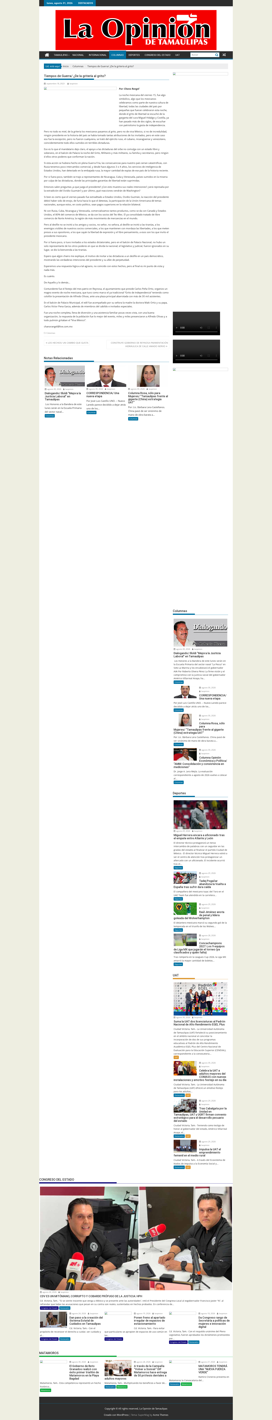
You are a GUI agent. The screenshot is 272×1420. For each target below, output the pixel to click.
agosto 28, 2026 (208, 935)
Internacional (98, 55)
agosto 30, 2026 (54, 389)
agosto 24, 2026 (78, 1313)
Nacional (78, 55)
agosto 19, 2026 (143, 1313)
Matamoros (45, 1390)
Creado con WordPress (116, 1414)
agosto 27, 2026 (208, 1362)
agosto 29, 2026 (183, 831)
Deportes (134, 55)
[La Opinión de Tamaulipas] (136, 49)
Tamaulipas (61, 55)
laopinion (74, 83)
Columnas (117, 55)
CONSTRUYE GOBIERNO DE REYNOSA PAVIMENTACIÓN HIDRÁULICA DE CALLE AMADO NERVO (139, 344)
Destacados (179, 1095)
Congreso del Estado (157, 55)
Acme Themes (160, 1414)
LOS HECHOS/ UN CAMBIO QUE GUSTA (68, 342)
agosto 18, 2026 (208, 1313)
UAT (177, 55)
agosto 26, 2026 (49, 1292)
